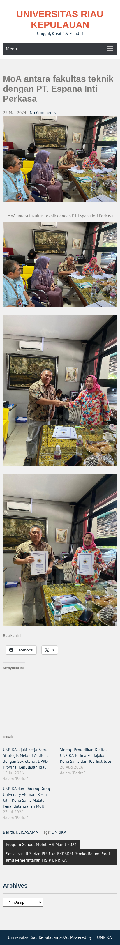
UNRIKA (59, 832)
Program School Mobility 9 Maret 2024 (41, 844)
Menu (11, 49)
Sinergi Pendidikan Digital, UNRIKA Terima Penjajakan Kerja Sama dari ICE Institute (85, 755)
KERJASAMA (27, 832)
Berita (8, 832)
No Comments (43, 112)
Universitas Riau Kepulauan (59, 19)
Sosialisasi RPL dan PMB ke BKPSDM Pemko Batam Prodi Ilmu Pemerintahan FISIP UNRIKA (58, 857)
